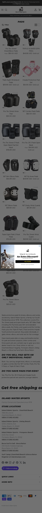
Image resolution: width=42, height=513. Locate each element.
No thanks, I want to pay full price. (27, 264)
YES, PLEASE (27, 261)
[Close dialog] (40, 246)
